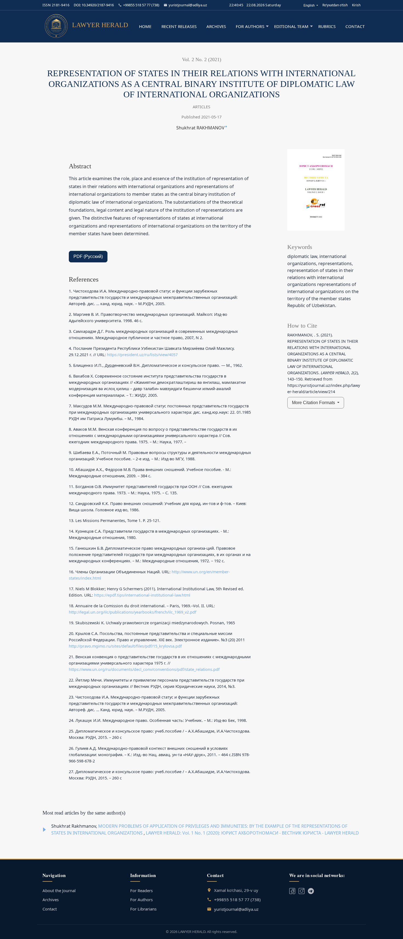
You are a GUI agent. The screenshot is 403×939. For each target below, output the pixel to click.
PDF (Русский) (88, 256)
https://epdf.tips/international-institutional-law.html (142, 595)
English (310, 5)
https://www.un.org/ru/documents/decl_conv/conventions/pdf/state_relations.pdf (144, 669)
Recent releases (179, 26)
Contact (355, 26)
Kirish (356, 5)
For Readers (141, 890)
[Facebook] (292, 890)
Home (145, 26)
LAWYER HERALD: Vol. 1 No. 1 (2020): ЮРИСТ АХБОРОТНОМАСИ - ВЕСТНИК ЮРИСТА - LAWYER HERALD (252, 833)
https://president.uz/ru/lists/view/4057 (142, 354)
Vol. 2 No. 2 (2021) (201, 59)
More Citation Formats (314, 402)
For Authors (141, 899)
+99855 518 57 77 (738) (141, 4)
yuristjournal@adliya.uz (188, 4)
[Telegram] (302, 890)
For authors (250, 26)
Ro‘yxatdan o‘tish (335, 5)
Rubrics (327, 26)
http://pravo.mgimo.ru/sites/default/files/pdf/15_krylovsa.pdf (125, 646)
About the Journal (59, 890)
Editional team (291, 26)
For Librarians (143, 909)
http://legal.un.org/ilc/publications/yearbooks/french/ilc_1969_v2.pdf (132, 612)
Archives (216, 26)
